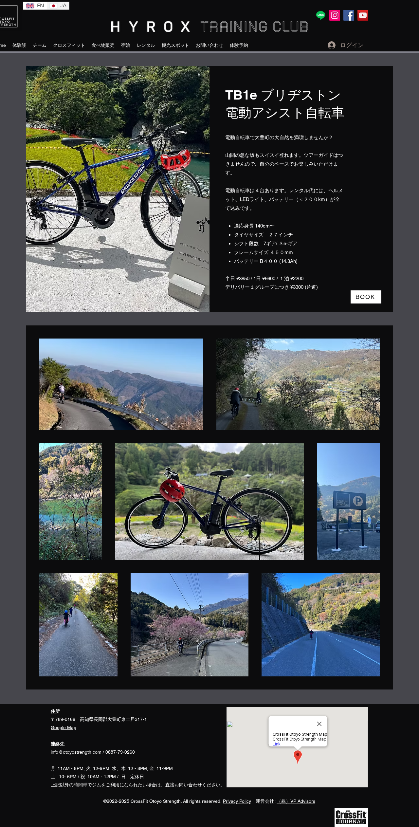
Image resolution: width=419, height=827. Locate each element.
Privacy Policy (237, 801)
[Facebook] (348, 15)
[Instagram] (334, 15)
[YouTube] (362, 15)
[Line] (320, 15)
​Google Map (63, 727)
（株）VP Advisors (296, 801)
